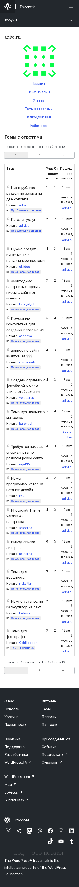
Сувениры (52, 762)
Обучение (12, 739)
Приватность (15, 724)
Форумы (10, 20)
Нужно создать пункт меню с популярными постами (25, 255)
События (49, 747)
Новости (11, 709)
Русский (22, 820)
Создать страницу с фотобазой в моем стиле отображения (25, 386)
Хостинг (11, 717)
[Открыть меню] (72, 6)
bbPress (13, 792)
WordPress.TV (18, 762)
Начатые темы (39, 92)
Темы (46, 709)
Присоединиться (56, 739)
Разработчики (16, 754)
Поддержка (14, 747)
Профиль (38, 83)
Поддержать (55, 754)
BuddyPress (16, 800)
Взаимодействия (39, 117)
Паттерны (50, 724)
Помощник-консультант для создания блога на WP (25, 324)
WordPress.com (19, 776)
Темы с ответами (39, 109)
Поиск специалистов (25, 271)
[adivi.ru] (39, 61)
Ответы (39, 100)
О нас (9, 701)
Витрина (49, 701)
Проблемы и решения (26, 210)
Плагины (49, 717)
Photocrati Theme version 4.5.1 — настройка (23, 516)
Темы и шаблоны (22, 648)
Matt (10, 784)
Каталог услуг (23, 219)
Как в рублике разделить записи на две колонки (24, 193)
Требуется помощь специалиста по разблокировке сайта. (25, 452)
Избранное (38, 126)
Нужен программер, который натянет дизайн (24, 484)
